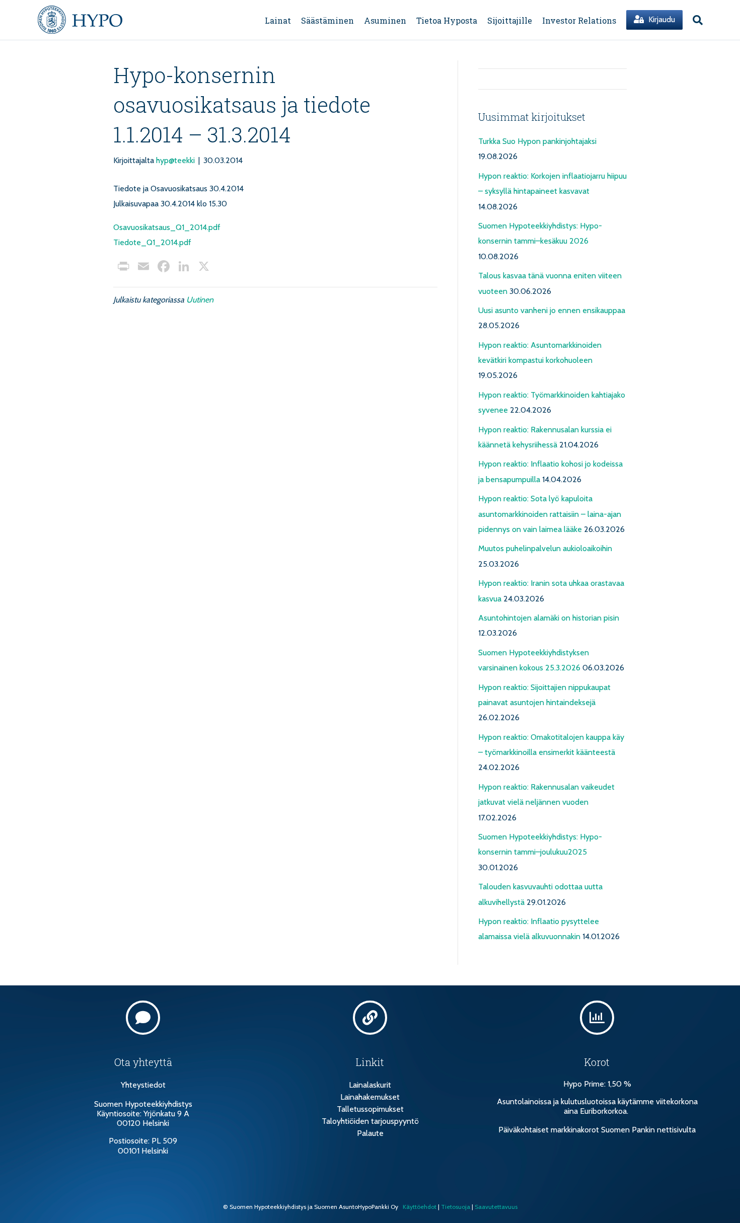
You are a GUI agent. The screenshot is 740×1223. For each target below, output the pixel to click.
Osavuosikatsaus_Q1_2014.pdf (166, 227)
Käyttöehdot (419, 1206)
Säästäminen (327, 20)
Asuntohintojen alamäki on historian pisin (548, 618)
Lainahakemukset (370, 1097)
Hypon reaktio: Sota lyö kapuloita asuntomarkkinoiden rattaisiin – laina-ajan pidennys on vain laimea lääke (549, 514)
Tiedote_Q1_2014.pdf (152, 242)
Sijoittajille (509, 20)
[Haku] (695, 20)
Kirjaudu (660, 19)
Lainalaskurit (370, 1085)
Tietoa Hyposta (446, 20)
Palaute (370, 1133)
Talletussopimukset (370, 1109)
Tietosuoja (455, 1206)
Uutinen (199, 299)
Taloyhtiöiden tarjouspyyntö (370, 1121)
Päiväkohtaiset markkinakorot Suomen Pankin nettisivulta (597, 1129)
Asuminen (385, 20)
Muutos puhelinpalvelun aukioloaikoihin (545, 548)
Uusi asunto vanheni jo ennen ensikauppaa (551, 310)
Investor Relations (579, 20)
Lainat (278, 20)
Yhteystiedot (143, 1085)
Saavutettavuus (496, 1206)
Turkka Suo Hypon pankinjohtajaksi (537, 141)
